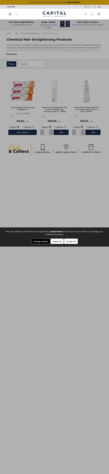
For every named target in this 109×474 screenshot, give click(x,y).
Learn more (56, 231)
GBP (95, 7)
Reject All (57, 241)
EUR (86, 7)
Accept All (71, 241)
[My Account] (92, 14)
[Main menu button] (10, 14)
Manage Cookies (40, 241)
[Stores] (85, 14)
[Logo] (54, 14)
